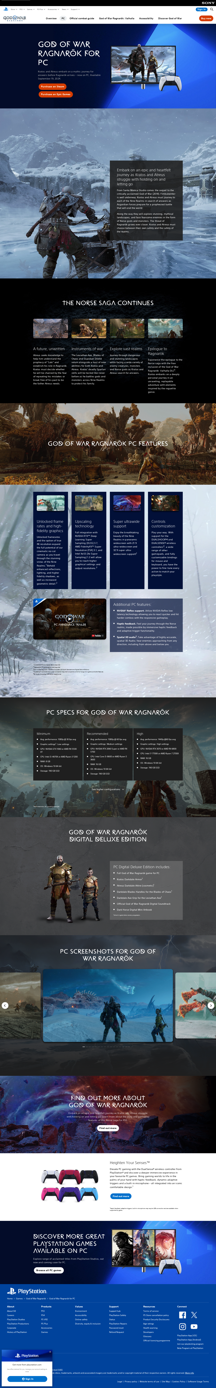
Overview (51, 18)
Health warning (150, 1327)
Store (13, 9)
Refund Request (116, 1332)
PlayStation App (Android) (189, 1339)
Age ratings (148, 1323)
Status (112, 1319)
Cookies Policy (178, 1381)
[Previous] (5, 1005)
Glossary (147, 1336)
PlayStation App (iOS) (187, 1335)
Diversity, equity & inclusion (88, 1323)
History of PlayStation (17, 1332)
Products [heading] (46, 1306)
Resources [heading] (149, 1306)
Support (74, 9)
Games (29, 9)
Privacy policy (131, 1381)
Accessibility (146, 18)
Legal (119, 1381)
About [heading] (10, 1306)
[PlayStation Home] (6, 9)
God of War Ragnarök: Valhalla (116, 18)
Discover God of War (170, 18)
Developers (148, 1332)
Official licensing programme (156, 1340)
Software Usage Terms (198, 1381)
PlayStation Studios (16, 1319)
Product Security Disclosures (156, 1319)
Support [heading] (113, 1306)
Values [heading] (79, 1306)
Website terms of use (149, 1381)
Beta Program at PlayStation (190, 1348)
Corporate (11, 1327)
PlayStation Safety (117, 1315)
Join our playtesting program (190, 1343)
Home (10, 1298)
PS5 (20, 9)
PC (63, 18)
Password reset (116, 1327)
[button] (52, 87)
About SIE (11, 1311)
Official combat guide (82, 18)
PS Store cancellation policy (156, 1315)
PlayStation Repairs (118, 1323)
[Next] (211, 1005)
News (64, 9)
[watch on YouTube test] (98, 635)
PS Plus (40, 9)
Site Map (166, 1381)
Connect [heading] (182, 1306)
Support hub (114, 1311)
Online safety (81, 1319)
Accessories (52, 9)
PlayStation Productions (18, 1323)
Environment (81, 1311)
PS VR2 (44, 1319)
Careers (10, 1315)
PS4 (43, 1315)
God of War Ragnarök (36, 1298)
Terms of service (151, 1311)
